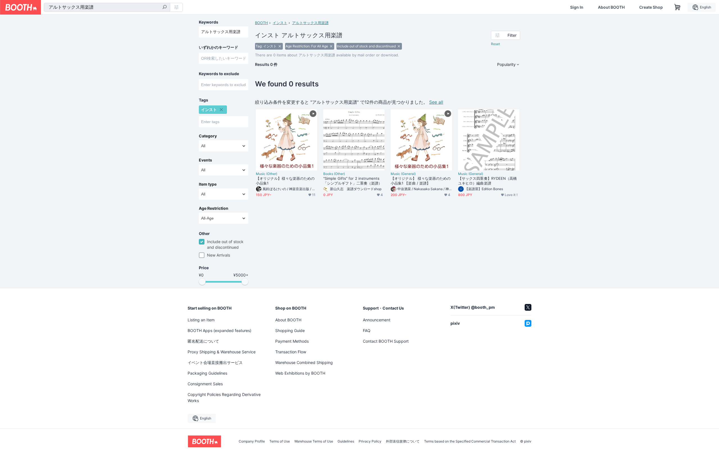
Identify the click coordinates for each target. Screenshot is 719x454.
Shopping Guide (290, 330)
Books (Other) (334, 174)
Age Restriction (213, 208)
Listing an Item (201, 319)
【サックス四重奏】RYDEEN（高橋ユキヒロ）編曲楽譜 (487, 180)
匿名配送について (203, 341)
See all (436, 102)
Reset (495, 44)
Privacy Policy (370, 441)
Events (205, 160)
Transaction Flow (290, 351)
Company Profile (252, 441)
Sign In (576, 7)
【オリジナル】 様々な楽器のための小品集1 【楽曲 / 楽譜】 (420, 180)
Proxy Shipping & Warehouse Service (222, 351)
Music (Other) (266, 174)
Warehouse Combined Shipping (304, 362)
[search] (164, 7)
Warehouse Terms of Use (313, 441)
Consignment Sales (205, 383)
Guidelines (346, 441)
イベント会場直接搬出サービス (215, 362)
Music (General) (403, 174)
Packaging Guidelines (207, 373)
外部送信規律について (403, 441)
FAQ (366, 330)
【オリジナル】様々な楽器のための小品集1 (285, 180)
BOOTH (261, 22)
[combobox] (107, 7)
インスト (280, 22)
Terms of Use (279, 441)
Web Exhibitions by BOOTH (300, 373)
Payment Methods (292, 341)
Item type (208, 184)
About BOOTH (611, 7)
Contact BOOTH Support (386, 341)
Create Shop (651, 7)
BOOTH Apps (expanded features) (219, 330)
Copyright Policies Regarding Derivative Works (224, 397)
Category (208, 136)
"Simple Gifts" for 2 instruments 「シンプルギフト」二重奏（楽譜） (352, 180)
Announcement (376, 319)
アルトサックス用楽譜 (310, 22)
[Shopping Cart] (677, 7)
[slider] (202, 281)
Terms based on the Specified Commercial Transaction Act (470, 441)
